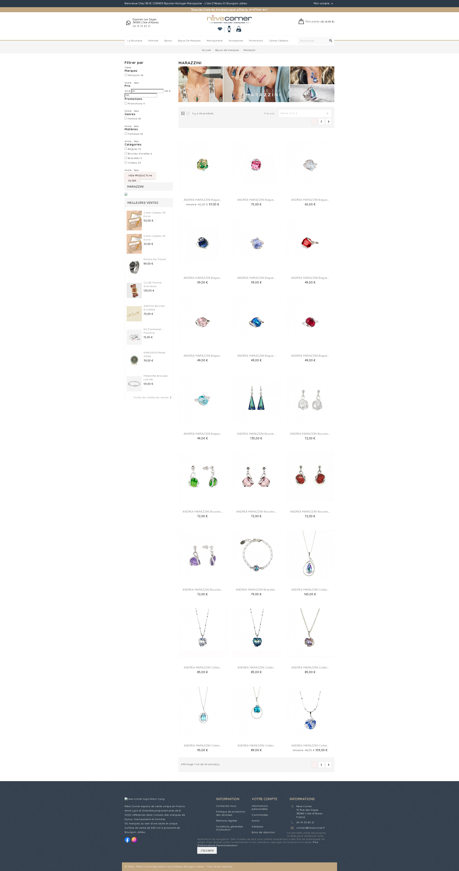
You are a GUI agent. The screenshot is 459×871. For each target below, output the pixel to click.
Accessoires (236, 40)
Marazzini (135, 186)
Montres (153, 40)
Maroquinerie (215, 40)
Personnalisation (226, 845)
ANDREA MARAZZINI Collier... (310, 589)
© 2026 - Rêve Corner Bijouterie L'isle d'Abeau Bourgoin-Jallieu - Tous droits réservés (179, 866)
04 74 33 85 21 (305, 822)
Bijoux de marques (189, 40)
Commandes (260, 814)
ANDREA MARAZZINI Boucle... (256, 433)
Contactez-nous (226, 805)
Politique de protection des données (230, 813)
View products (140, 175)
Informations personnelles (260, 807)
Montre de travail (155, 259)
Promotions (256, 40)
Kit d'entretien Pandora (153, 331)
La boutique (134, 40)
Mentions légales (226, 820)
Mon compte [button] (324, 3)
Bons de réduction (263, 832)
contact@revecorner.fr (310, 827)
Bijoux (168, 40)
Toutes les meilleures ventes (153, 397)
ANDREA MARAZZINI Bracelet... (256, 589)
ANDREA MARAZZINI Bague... (203, 199)
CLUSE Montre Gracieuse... (152, 284)
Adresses (257, 826)
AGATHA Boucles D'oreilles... (154, 307)
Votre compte (264, 799)
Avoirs (255, 820)
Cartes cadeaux (278, 40)
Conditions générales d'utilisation (229, 828)
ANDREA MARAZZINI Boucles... (310, 433)
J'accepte (207, 850)
